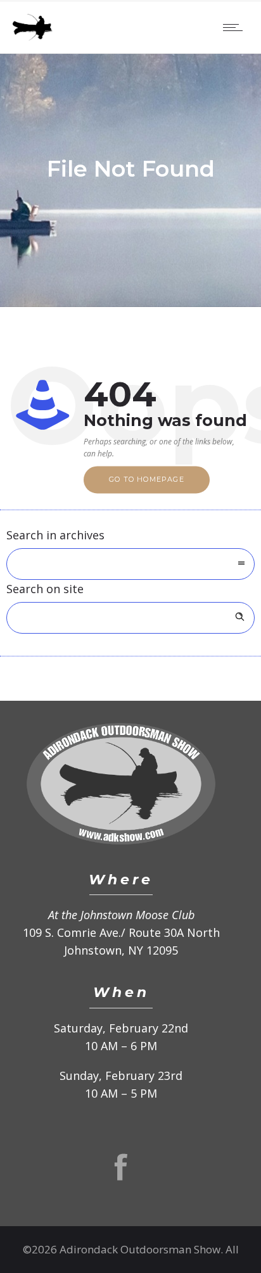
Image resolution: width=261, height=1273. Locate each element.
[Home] (33, 36)
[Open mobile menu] (235, 27)
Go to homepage (146, 479)
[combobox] (130, 564)
